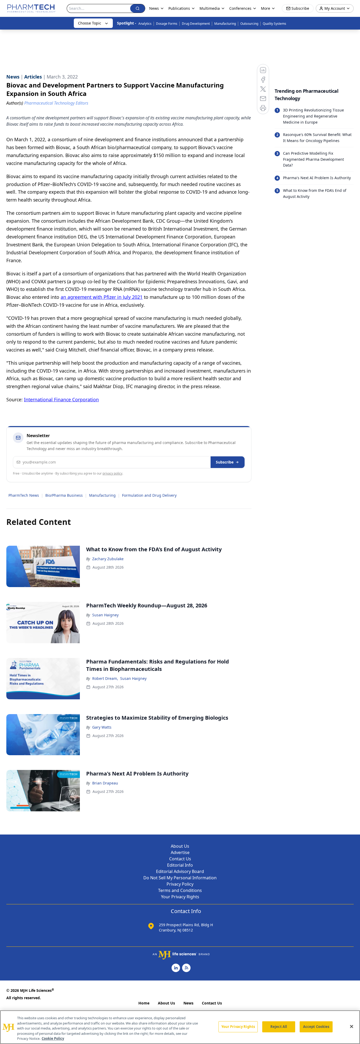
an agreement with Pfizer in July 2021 (102, 297)
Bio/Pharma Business (64, 495)
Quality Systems (274, 23)
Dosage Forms (166, 23)
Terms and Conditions (180, 890)
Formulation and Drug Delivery (149, 495)
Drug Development (196, 23)
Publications (179, 8)
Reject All (278, 1026)
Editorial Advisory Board (180, 871)
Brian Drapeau (105, 783)
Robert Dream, (105, 678)
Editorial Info (180, 865)
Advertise (180, 852)
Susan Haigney (105, 614)
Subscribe (224, 462)
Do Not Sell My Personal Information (180, 878)
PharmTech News (23, 495)
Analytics (145, 23)
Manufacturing (225, 23)
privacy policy (112, 473)
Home (143, 1003)
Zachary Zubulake (108, 558)
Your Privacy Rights (180, 897)
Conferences (240, 8)
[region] (180, 1027)
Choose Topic (89, 23)
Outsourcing (249, 23)
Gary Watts (101, 727)
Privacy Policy (180, 884)
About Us (180, 846)
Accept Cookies (316, 1026)
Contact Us (180, 859)
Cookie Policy (53, 1038)
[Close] (351, 1026)
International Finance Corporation (61, 399)
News (188, 1003)
